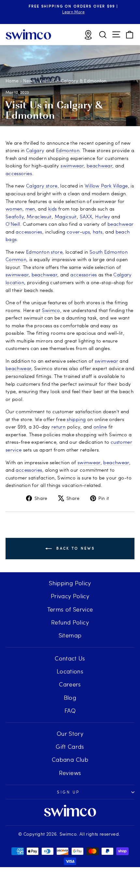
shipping (76, 419)
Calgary (35, 150)
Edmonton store (44, 251)
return (58, 426)
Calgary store (42, 185)
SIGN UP (68, 791)
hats (97, 231)
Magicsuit (66, 216)
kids (52, 208)
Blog (70, 697)
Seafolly (15, 216)
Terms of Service (70, 609)
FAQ (70, 710)
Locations (70, 671)
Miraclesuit (39, 216)
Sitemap (70, 635)
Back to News (74, 548)
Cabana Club (70, 759)
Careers (70, 684)
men (30, 208)
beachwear (99, 165)
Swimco (51, 310)
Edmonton (67, 150)
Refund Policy (70, 622)
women (14, 208)
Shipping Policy (70, 583)
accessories (19, 173)
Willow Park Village (106, 185)
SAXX (86, 216)
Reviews (70, 773)
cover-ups (78, 231)
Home (12, 81)
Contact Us (70, 658)
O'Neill (13, 224)
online (100, 426)
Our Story (70, 733)
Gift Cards (70, 746)
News (29, 81)
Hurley (102, 216)
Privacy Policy (70, 596)
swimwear (72, 165)
